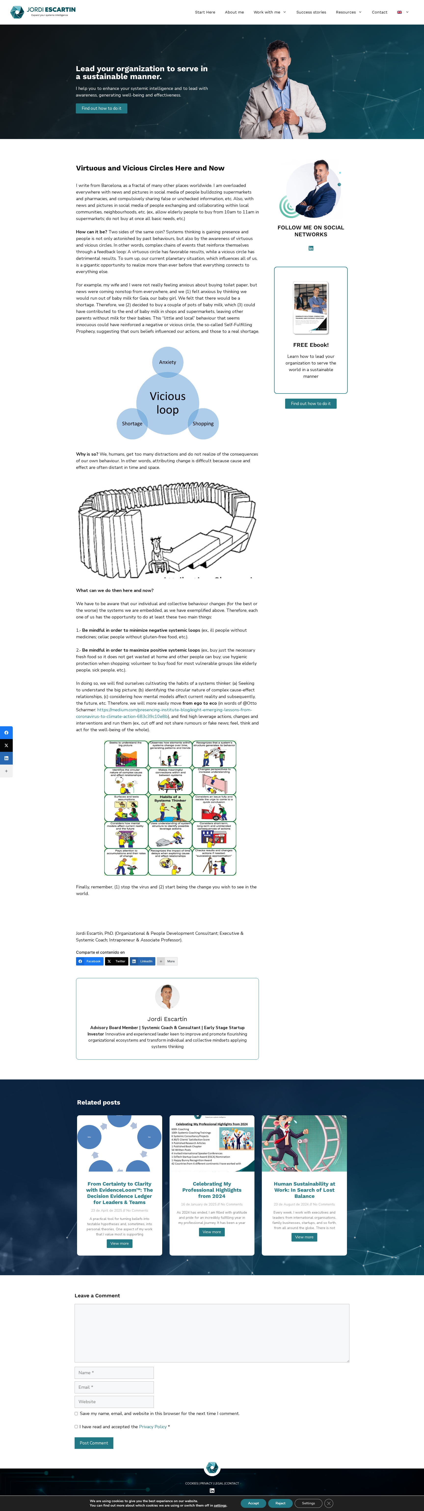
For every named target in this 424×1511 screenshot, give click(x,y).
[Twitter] (6, 745)
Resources (346, 12)
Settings (308, 1503)
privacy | (207, 1483)
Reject (280, 1503)
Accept (253, 1503)
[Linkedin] (310, 248)
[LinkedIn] (6, 758)
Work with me (267, 12)
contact (232, 1483)
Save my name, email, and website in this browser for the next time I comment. (159, 1413)
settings (220, 1505)
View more (119, 1243)
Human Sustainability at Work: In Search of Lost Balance (304, 1190)
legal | (219, 1483)
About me (234, 12)
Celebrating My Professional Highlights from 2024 (211, 1190)
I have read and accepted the (125, 1427)
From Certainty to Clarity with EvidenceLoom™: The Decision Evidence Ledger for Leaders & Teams (119, 1193)
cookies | (192, 1483)
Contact (379, 12)
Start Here (205, 12)
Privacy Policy (153, 1427)
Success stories (311, 12)
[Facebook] (6, 732)
